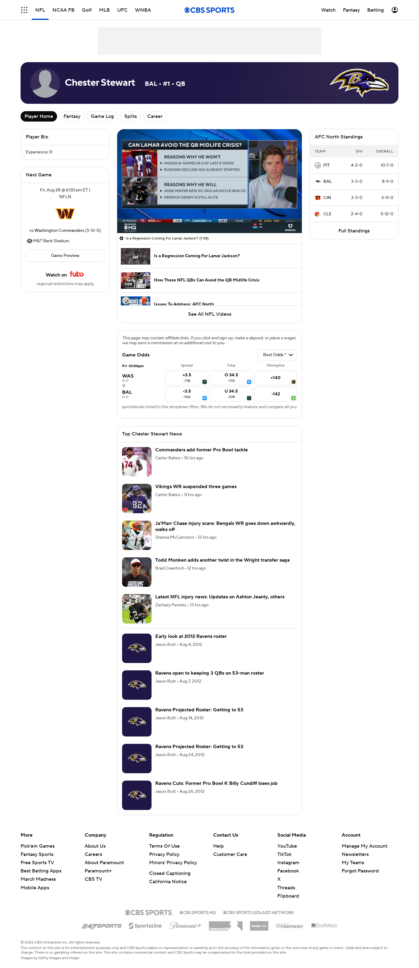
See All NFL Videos (209, 314)
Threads (286, 888)
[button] (24, 10)
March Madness (38, 879)
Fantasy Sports (37, 854)
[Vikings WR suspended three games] (137, 498)
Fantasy (71, 116)
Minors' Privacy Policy (173, 863)
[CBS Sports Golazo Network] (258, 912)
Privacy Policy (164, 854)
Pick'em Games (38, 846)
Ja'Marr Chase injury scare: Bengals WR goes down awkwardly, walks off (225, 526)
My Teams (353, 863)
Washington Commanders (59, 230)
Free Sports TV (37, 863)
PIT (326, 165)
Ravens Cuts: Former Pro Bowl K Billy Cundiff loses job (216, 783)
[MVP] (259, 924)
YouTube (287, 846)
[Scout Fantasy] (290, 925)
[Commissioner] (226, 924)
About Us (95, 846)
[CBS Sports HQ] (197, 912)
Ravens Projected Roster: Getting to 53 (199, 710)
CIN (327, 198)
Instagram (288, 863)
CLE (327, 214)
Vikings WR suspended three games (195, 487)
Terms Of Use (164, 846)
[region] (209, 181)
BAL (327, 181)
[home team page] (65, 214)
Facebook (288, 871)
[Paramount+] (185, 924)
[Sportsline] (145, 925)
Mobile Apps (35, 888)
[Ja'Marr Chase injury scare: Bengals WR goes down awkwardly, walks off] (137, 535)
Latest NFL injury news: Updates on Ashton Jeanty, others (219, 597)
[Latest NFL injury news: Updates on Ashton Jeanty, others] (137, 608)
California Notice (168, 882)
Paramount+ (98, 871)
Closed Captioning (169, 873)
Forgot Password (360, 871)
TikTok (284, 854)
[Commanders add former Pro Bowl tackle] (137, 461)
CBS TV (93, 879)
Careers (93, 854)
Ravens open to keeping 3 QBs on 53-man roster (209, 673)
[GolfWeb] (324, 926)
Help (218, 846)
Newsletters (355, 854)
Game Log (102, 116)
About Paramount (104, 863)
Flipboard (288, 896)
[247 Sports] (102, 925)
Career (155, 116)
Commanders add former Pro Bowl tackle (201, 450)
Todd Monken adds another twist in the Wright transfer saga (222, 560)
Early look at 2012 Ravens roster (191, 636)
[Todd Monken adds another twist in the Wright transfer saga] (137, 572)
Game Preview (65, 255)
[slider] (209, 215)
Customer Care (230, 854)
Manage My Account (364, 846)
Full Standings (354, 231)
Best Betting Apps (41, 871)
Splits (130, 116)
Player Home (39, 116)
